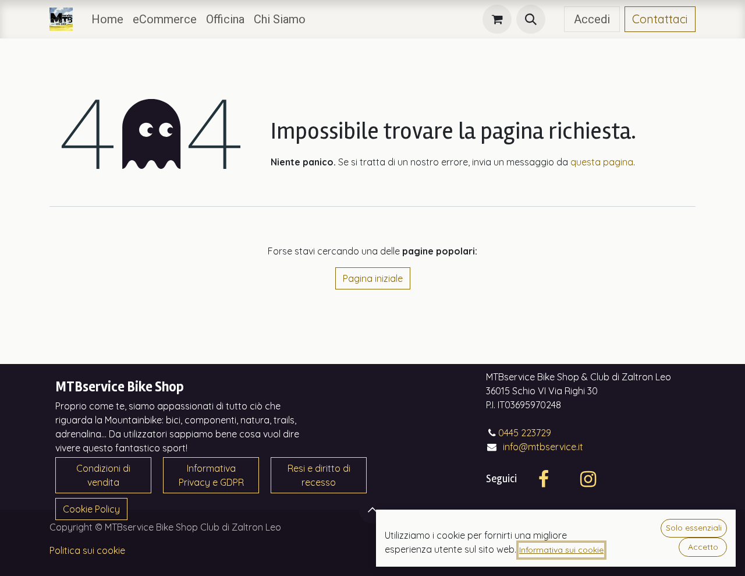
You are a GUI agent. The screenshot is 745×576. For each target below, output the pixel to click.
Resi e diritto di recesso (319, 475)
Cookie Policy (91, 509)
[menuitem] (107, 19)
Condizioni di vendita (103, 475)
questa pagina (601, 162)
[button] (530, 19)
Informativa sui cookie (561, 550)
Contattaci (660, 19)
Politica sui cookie (87, 550)
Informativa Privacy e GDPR (211, 475)
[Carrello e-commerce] (497, 19)
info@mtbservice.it (543, 447)
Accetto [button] (703, 547)
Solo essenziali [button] (694, 527)
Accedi (592, 19)
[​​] (554, 19)
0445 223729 (524, 433)
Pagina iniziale (373, 278)
